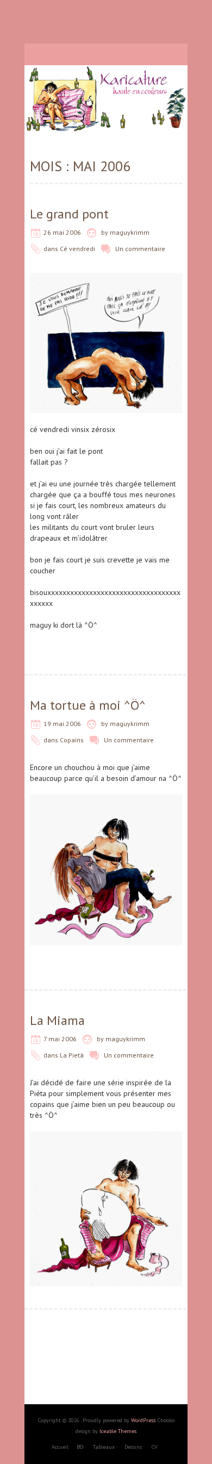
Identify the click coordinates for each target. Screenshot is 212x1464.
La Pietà (72, 1055)
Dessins (133, 1446)
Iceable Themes (117, 1431)
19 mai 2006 (62, 724)
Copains (72, 740)
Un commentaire (140, 249)
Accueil (60, 1446)
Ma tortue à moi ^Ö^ (88, 705)
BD (80, 1446)
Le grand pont (69, 213)
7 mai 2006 (60, 1039)
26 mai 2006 (62, 232)
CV (155, 1446)
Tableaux (104, 1446)
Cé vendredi (77, 249)
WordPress (143, 1420)
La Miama (57, 1020)
